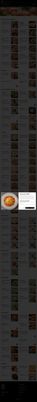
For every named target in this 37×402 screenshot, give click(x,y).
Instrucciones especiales (24, 200)
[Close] (34, 193)
